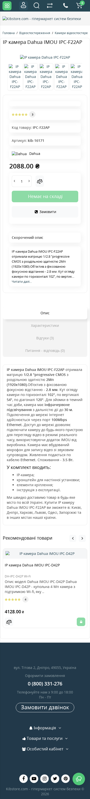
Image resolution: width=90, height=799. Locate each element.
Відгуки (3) (45, 338)
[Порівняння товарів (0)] (49, 6)
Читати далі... (22, 281)
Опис (45, 313)
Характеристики (45, 325)
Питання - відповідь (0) (45, 350)
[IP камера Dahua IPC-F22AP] (45, 57)
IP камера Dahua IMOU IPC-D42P (32, 565)
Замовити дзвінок (45, 707)
